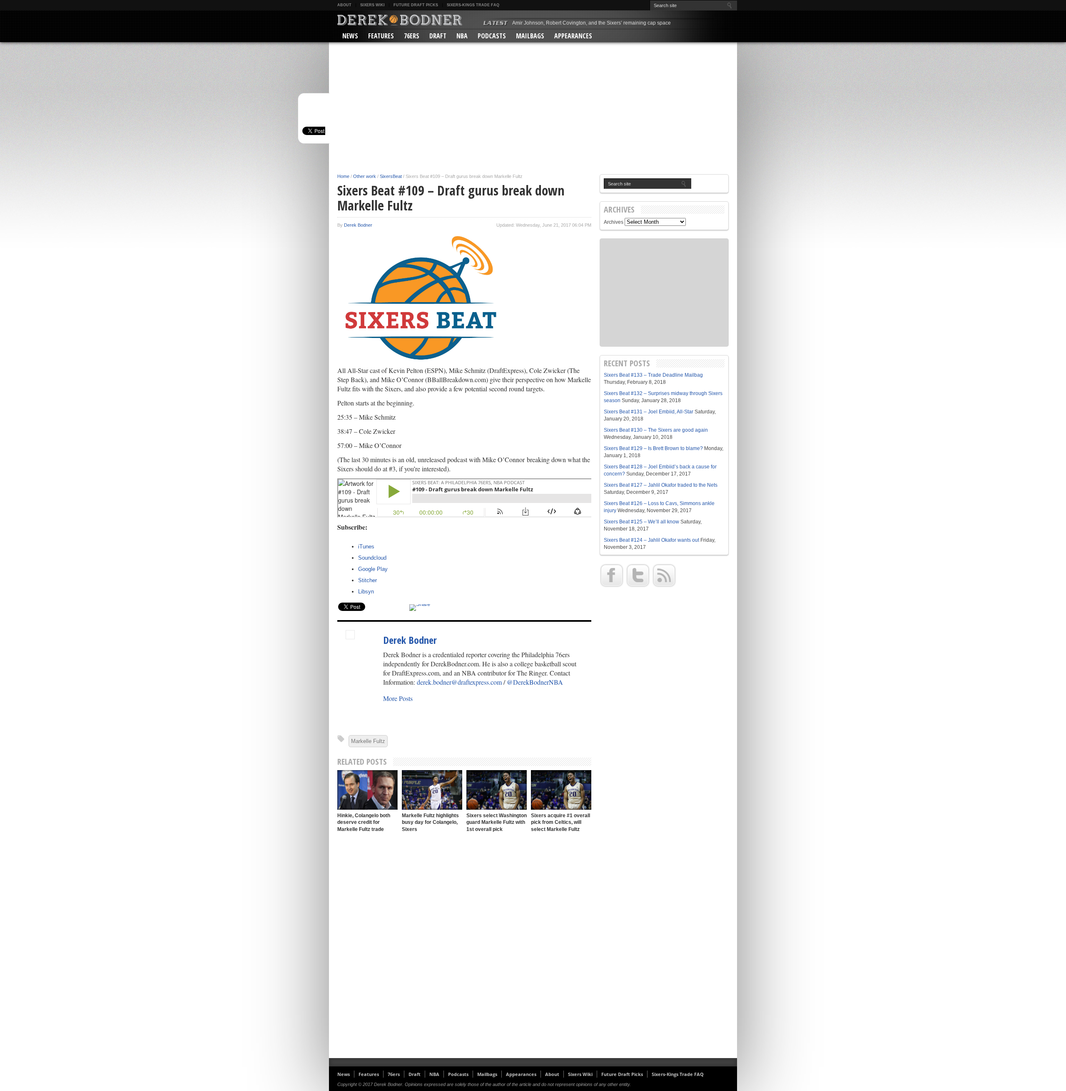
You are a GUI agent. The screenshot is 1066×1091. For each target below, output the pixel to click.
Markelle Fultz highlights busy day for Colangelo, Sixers (430, 822)
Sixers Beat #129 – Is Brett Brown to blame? (653, 448)
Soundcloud (372, 558)
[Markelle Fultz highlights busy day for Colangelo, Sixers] (432, 790)
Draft (437, 35)
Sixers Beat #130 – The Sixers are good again (656, 430)
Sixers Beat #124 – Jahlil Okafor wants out (651, 540)
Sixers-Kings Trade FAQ (473, 5)
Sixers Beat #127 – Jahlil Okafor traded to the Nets (660, 485)
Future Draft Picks (416, 5)
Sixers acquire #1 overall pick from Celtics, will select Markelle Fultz (560, 822)
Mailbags (530, 35)
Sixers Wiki (372, 5)
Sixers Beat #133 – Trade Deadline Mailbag (653, 375)
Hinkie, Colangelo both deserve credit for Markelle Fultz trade (363, 822)
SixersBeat (391, 176)
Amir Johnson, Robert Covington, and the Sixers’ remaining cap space (591, 23)
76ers (411, 35)
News (350, 35)
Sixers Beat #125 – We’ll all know (641, 522)
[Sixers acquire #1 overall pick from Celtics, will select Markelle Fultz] (561, 790)
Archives (613, 222)
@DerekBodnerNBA (535, 682)
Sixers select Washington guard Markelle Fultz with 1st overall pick (496, 822)
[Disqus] (464, 945)
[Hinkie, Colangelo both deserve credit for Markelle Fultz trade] (367, 790)
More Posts (398, 698)
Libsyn (366, 591)
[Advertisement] (533, 109)
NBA (462, 35)
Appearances (573, 35)
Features (381, 35)
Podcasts (492, 35)
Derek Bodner (358, 225)
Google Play (373, 569)
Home (343, 176)
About (344, 5)
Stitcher (367, 580)
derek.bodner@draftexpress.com (459, 682)
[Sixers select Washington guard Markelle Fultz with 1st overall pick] (496, 790)
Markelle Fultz (368, 741)
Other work (364, 176)
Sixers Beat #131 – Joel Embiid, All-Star (648, 412)
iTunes (366, 546)
